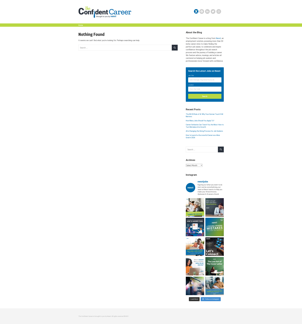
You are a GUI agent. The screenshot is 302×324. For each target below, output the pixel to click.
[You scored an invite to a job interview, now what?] (195, 266)
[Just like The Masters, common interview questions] (195, 227)
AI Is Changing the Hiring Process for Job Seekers (204, 131)
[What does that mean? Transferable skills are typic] (214, 286)
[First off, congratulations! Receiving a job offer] (195, 246)
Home (80, 25)
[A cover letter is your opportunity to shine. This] (214, 266)
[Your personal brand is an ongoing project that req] (214, 227)
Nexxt (218, 38)
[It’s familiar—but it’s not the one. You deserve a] (214, 207)
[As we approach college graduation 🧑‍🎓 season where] (195, 286)
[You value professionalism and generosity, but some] (214, 246)
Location (191, 85)
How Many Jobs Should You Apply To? (200, 121)
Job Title (191, 75)
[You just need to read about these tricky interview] (195, 207)
